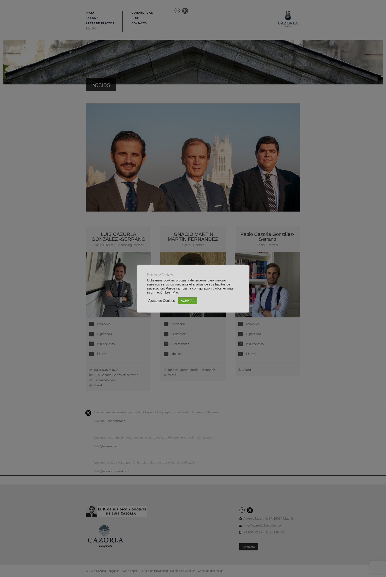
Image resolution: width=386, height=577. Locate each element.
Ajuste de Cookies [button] (161, 300)
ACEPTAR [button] (188, 300)
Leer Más (172, 292)
